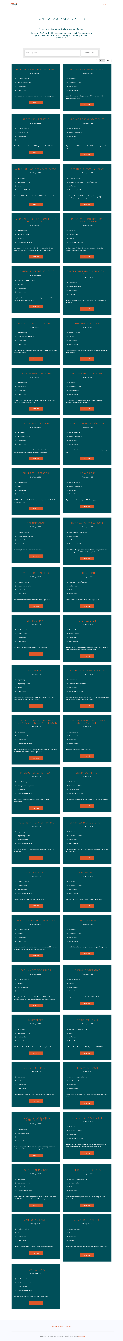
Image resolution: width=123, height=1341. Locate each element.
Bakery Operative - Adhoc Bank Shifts (87, 272)
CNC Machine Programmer (87, 373)
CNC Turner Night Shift (87, 1117)
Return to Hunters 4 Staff (61, 1327)
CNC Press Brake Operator (87, 822)
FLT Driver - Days (87, 1020)
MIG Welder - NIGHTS (36, 573)
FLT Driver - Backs (87, 1068)
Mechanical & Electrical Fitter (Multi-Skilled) (35, 220)
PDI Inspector (36, 523)
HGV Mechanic (36, 1270)
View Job (36, 102)
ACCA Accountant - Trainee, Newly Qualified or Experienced (36, 721)
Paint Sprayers (87, 872)
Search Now (89, 53)
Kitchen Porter (87, 573)
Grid (102, 61)
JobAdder (82, 1336)
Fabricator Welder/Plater (87, 423)
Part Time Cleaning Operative (36, 920)
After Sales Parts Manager (87, 670)
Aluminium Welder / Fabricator (35, 169)
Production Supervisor (35, 773)
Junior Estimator (35, 1068)
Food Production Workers (36, 323)
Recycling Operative (35, 119)
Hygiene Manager (35, 872)
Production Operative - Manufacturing (35, 1118)
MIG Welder (35, 670)
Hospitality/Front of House (36, 271)
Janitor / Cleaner (35, 1220)
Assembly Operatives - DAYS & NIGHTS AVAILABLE (87, 721)
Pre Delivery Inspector (87, 1170)
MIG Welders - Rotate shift (87, 69)
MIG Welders (87, 473)
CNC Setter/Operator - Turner (36, 822)
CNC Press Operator (36, 473)
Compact (92, 61)
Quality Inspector (36, 1170)
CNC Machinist (36, 620)
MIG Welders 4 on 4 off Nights (35, 69)
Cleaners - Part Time (87, 1220)
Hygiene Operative (87, 323)
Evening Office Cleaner (35, 970)
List (109, 61)
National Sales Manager (87, 523)
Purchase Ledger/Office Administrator (87, 220)
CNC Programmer (87, 773)
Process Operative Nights (36, 373)
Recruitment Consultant (87, 169)
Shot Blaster (87, 620)
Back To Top (107, 4)
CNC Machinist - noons (35, 423)
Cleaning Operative (87, 970)
